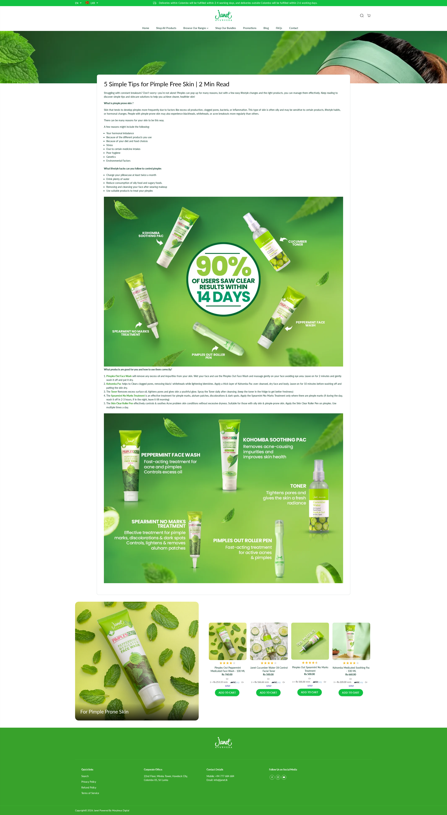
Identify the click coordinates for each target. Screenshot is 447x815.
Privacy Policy (88, 781)
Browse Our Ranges (195, 28)
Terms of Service (90, 793)
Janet (96, 810)
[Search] (362, 15)
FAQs (279, 28)
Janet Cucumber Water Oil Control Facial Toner (269, 669)
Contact (293, 28)
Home (145, 28)
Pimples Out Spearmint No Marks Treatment (310, 669)
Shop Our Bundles (225, 28)
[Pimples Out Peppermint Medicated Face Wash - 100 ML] (228, 641)
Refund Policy (88, 787)
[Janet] (223, 15)
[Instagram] (278, 777)
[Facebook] (272, 777)
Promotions (250, 28)
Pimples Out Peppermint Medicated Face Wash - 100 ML (228, 669)
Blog (266, 28)
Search (85, 776)
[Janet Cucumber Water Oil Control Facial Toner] (269, 641)
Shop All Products (166, 28)
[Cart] (369, 15)
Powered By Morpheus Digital (114, 810)
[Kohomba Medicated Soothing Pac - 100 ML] (351, 641)
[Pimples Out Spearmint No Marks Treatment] (310, 641)
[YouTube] (284, 777)
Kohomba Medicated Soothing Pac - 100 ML (351, 669)
